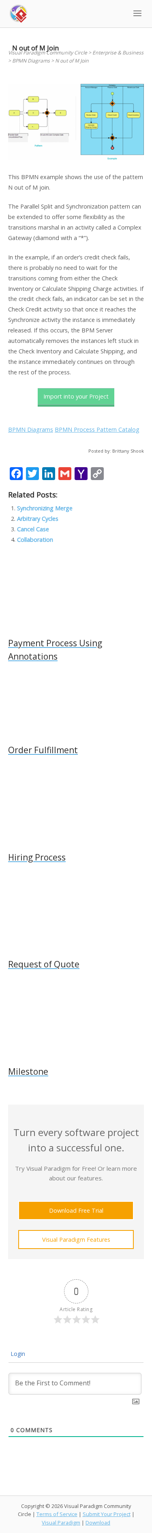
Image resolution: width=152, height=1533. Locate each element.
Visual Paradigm (61, 1522)
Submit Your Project (107, 1514)
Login (17, 1354)
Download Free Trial (76, 1210)
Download (98, 1522)
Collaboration (35, 539)
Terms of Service (56, 1514)
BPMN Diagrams (30, 429)
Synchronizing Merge (45, 508)
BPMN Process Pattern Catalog (97, 429)
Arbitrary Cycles (37, 518)
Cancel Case (33, 529)
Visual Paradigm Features (76, 1239)
